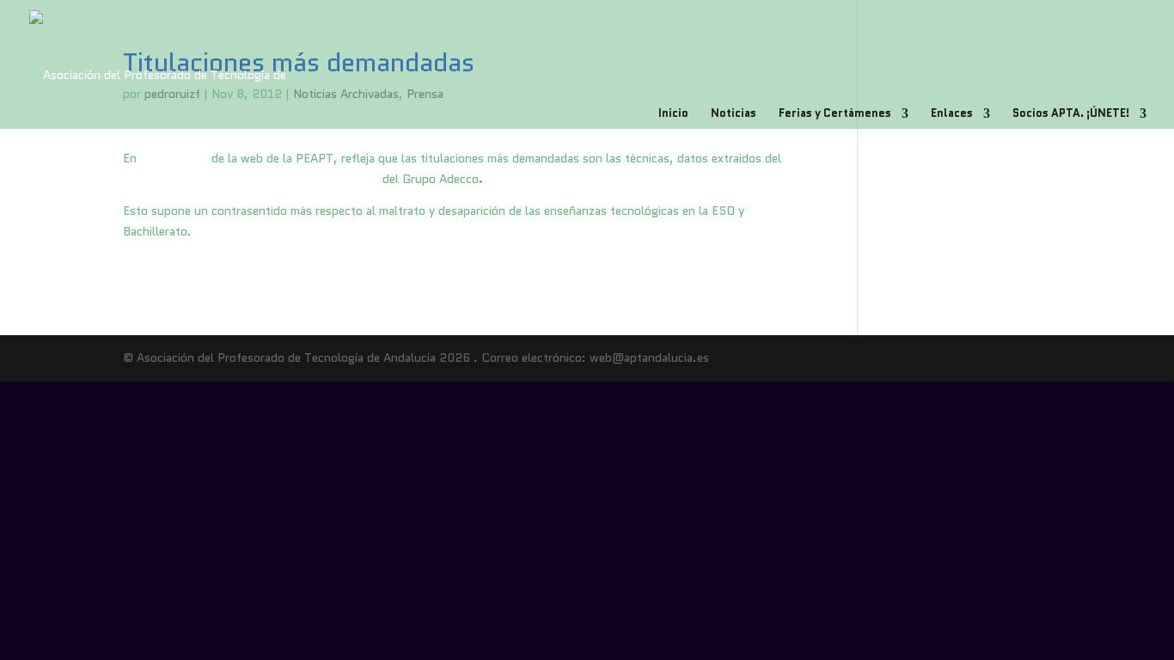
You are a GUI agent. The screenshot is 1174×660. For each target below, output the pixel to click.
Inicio (673, 114)
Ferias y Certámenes (835, 114)
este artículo (174, 158)
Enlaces (952, 114)
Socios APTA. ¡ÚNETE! (1070, 114)
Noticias (733, 114)
